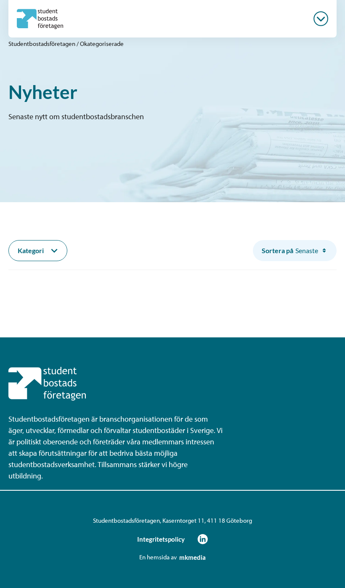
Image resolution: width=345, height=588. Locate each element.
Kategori (31, 250)
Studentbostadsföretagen (41, 44)
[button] (320, 18)
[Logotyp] (40, 18)
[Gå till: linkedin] (202, 539)
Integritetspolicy (161, 539)
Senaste (290, 250)
